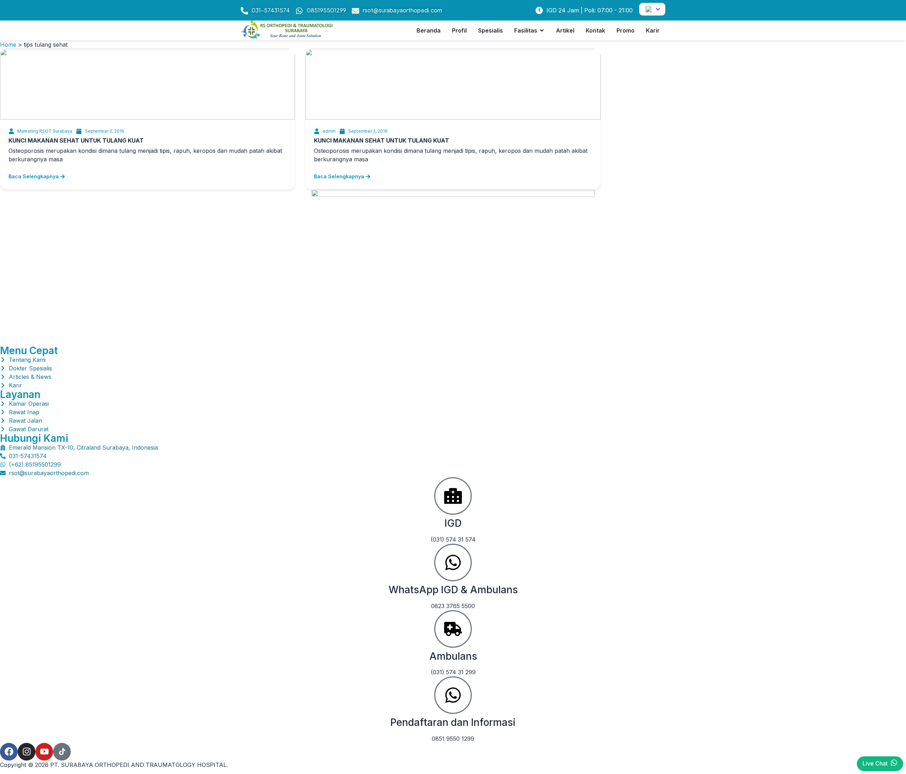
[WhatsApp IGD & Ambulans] (453, 562)
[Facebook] (9, 752)
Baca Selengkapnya (33, 176)
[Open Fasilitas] (542, 30)
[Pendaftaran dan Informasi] (453, 695)
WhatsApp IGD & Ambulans (453, 590)
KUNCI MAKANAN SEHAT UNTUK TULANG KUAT (76, 140)
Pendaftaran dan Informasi (453, 722)
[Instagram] (26, 752)
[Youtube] (44, 752)
